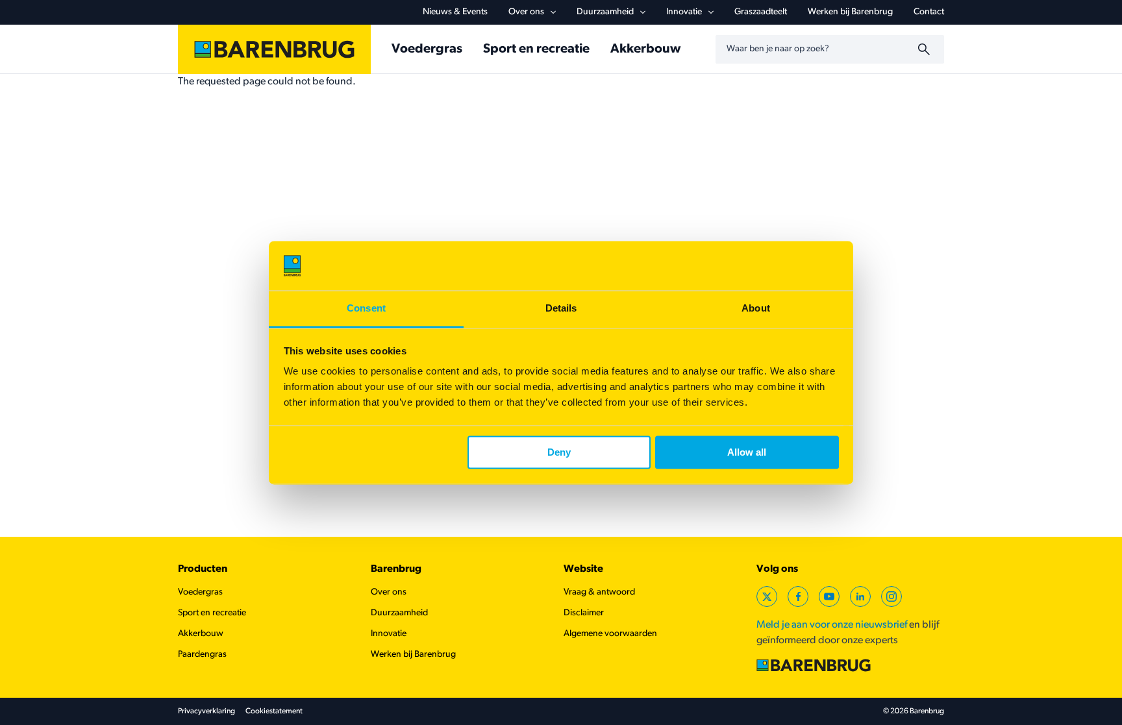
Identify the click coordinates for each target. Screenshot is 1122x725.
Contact (929, 12)
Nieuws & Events (455, 12)
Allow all (746, 452)
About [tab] (756, 308)
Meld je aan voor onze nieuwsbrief (831, 625)
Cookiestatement (274, 711)
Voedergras (427, 49)
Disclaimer (584, 613)
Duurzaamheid (605, 12)
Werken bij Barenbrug (850, 12)
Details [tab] (561, 308)
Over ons (526, 12)
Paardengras (202, 654)
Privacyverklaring (206, 711)
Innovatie (684, 12)
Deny (559, 452)
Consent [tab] (366, 308)
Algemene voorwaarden (610, 634)
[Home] (274, 49)
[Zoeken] (926, 49)
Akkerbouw (645, 49)
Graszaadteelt (760, 12)
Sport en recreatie (536, 49)
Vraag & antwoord (599, 592)
